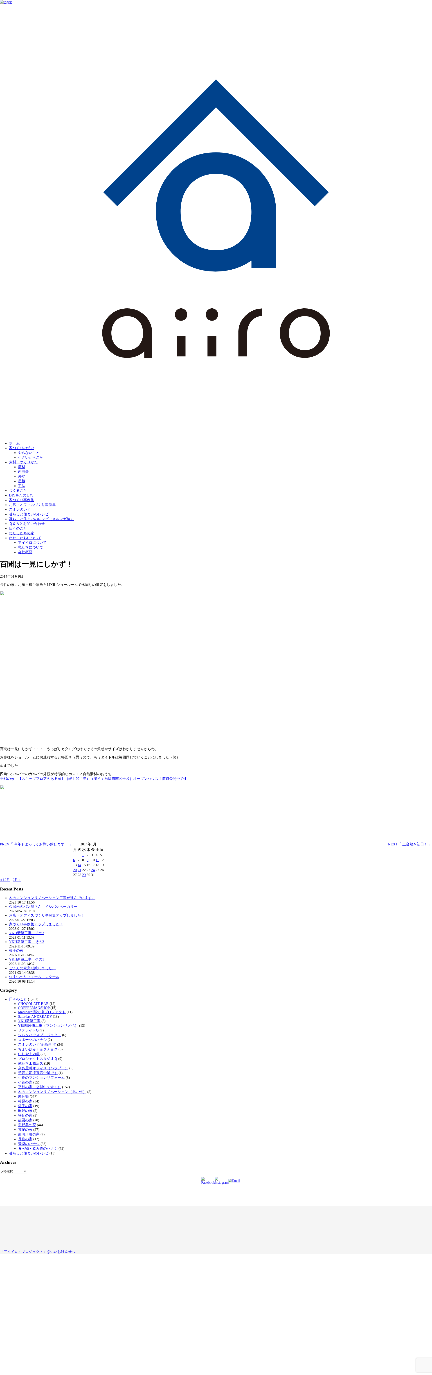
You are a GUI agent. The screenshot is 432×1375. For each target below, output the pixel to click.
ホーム (14, 443)
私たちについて (30, 547)
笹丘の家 (25, 1115)
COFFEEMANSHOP (34, 1008)
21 (79, 870)
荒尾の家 (25, 1129)
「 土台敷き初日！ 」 (410, 844)
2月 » (17, 880)
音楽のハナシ (29, 1144)
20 (75, 870)
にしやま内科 (29, 1054)
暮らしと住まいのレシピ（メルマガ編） (41, 519)
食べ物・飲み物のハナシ (38, 1148)
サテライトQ (28, 1030)
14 (79, 865)
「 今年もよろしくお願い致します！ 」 (36, 844)
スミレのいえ (20, 509)
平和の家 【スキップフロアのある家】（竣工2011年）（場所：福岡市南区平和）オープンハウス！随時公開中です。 (95, 779)
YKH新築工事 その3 (26, 933)
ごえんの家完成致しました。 (32, 968)
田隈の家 (25, 1111)
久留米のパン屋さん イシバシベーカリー (43, 906)
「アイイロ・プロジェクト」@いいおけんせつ (37, 1252)
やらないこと (29, 453)
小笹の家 (25, 1082)
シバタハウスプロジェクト (39, 1035)
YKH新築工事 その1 (26, 959)
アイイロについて (32, 542)
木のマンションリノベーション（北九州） (52, 1092)
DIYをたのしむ (21, 495)
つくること (18, 490)
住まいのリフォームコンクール (34, 977)
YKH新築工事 (29, 1021)
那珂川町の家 (29, 1134)
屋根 (21, 481)
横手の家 (16, 950)
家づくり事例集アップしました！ (36, 924)
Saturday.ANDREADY (35, 1016)
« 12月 (5, 880)
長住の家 (25, 1139)
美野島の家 (27, 1125)
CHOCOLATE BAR (33, 1004)
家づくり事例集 (21, 500)
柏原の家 (25, 1101)
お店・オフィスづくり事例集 (32, 505)
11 (97, 860)
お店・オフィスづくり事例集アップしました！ (47, 915)
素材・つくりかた (23, 462)
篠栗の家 (25, 1120)
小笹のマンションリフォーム (41, 1077)
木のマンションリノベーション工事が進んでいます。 (52, 898)
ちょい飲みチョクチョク (38, 1049)
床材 (21, 467)
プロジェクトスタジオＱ (37, 1059)
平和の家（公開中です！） (39, 1087)
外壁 (21, 476)
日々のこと (18, 528)
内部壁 (23, 472)
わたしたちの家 (21, 533)
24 (93, 870)
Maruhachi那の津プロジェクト (42, 1012)
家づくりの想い (21, 448)
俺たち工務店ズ (30, 1063)
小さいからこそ (30, 457)
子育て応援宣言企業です (38, 1073)
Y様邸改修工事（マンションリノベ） (48, 1025)
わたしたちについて (25, 538)
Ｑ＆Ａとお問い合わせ (27, 524)
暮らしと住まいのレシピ (29, 514)
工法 (21, 486)
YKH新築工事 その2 (26, 942)
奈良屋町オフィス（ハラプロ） (43, 1068)
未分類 (23, 1096)
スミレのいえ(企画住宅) (37, 1044)
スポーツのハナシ (32, 1040)
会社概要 (25, 552)
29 (84, 875)
